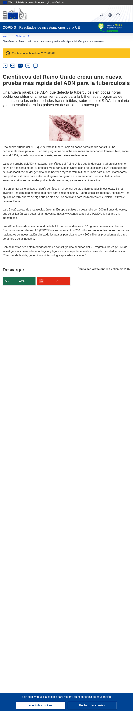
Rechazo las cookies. (92, 705)
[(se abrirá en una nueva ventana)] (14, 13)
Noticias (20, 36)
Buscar (118, 15)
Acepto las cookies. (41, 705)
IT (35, 65)
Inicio (5, 36)
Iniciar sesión (101, 15)
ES (20, 65)
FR (27, 65)
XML (22, 280)
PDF (56, 280)
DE (5, 65)
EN (12, 65)
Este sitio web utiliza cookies (40, 696)
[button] (110, 15)
